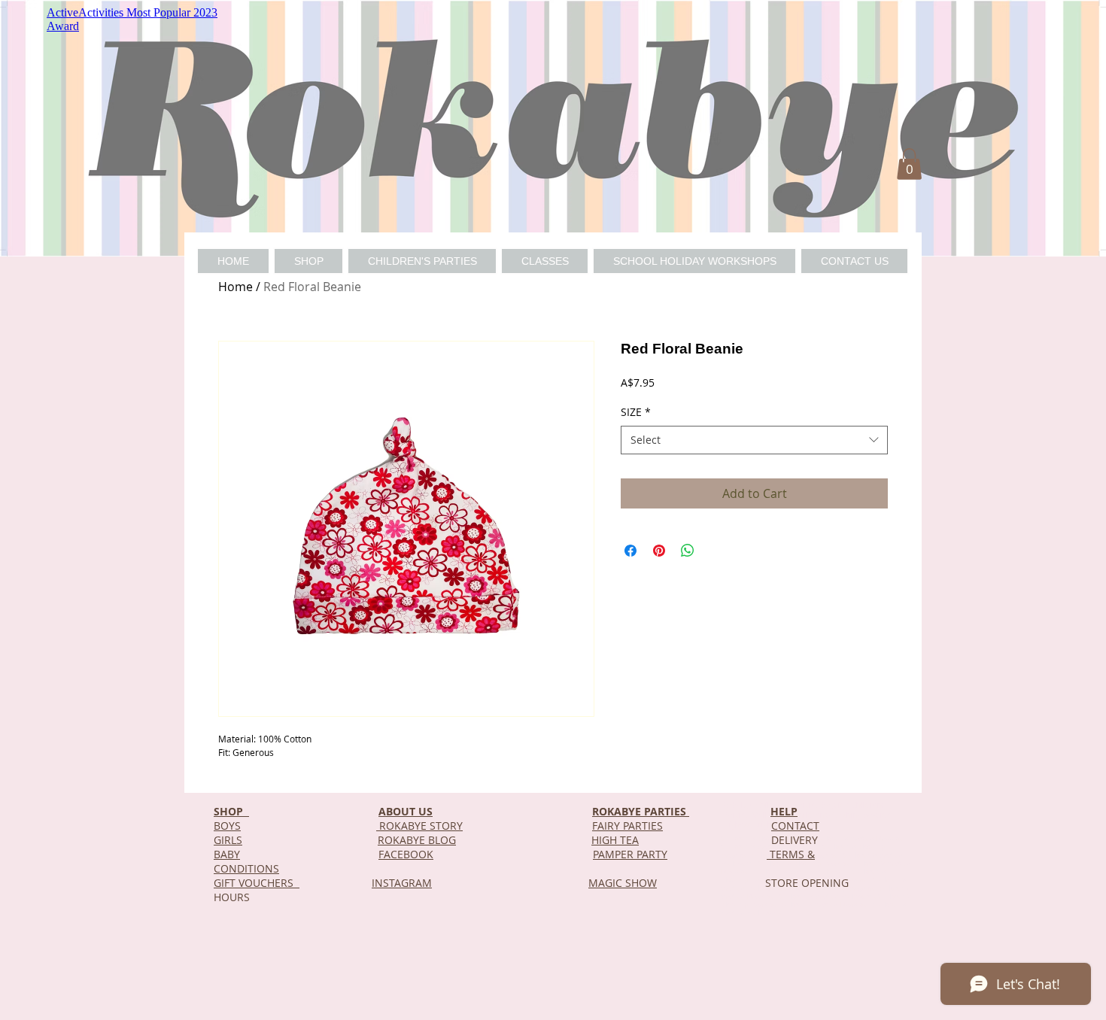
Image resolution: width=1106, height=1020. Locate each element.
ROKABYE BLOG (417, 840)
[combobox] (754, 440)
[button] (909, 164)
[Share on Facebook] (630, 551)
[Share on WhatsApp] (688, 551)
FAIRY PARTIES (627, 825)
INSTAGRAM (402, 883)
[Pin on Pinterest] (659, 551)
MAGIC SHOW (622, 883)
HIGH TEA (615, 840)
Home (235, 286)
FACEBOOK (405, 854)
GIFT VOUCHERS (256, 883)
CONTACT (795, 825)
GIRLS (228, 840)
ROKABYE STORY (419, 825)
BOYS (227, 825)
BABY (227, 854)
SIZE (636, 412)
